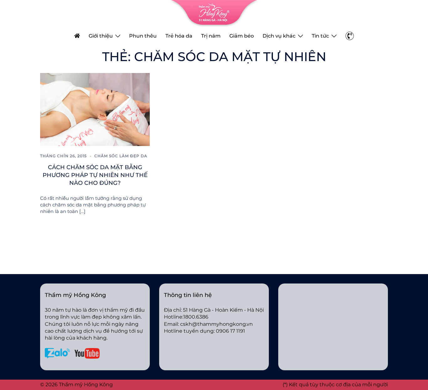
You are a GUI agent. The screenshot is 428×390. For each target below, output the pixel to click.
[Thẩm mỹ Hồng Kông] (214, 13)
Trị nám (211, 36)
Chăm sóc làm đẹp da (120, 155)
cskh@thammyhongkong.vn (216, 324)
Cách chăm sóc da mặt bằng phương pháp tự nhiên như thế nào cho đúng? (95, 175)
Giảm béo (241, 36)
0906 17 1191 (230, 331)
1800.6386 (195, 317)
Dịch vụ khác (279, 36)
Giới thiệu (101, 36)
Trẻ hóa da (178, 36)
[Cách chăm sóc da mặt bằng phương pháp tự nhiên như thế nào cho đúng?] (95, 109)
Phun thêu (143, 36)
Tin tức (320, 36)
